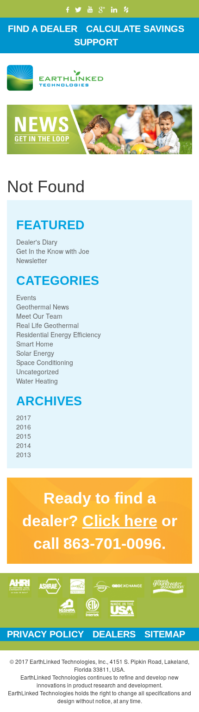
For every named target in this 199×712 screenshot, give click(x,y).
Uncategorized (37, 371)
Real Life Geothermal (47, 325)
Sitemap (164, 634)
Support (96, 42)
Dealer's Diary (36, 241)
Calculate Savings (135, 29)
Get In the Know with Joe (52, 251)
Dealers (114, 634)
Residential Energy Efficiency (58, 334)
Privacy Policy (45, 634)
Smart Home (34, 343)
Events (26, 297)
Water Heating (37, 380)
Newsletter (31, 260)
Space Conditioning (44, 362)
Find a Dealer (42, 29)
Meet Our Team (39, 316)
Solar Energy (35, 353)
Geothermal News (42, 306)
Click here (119, 520)
